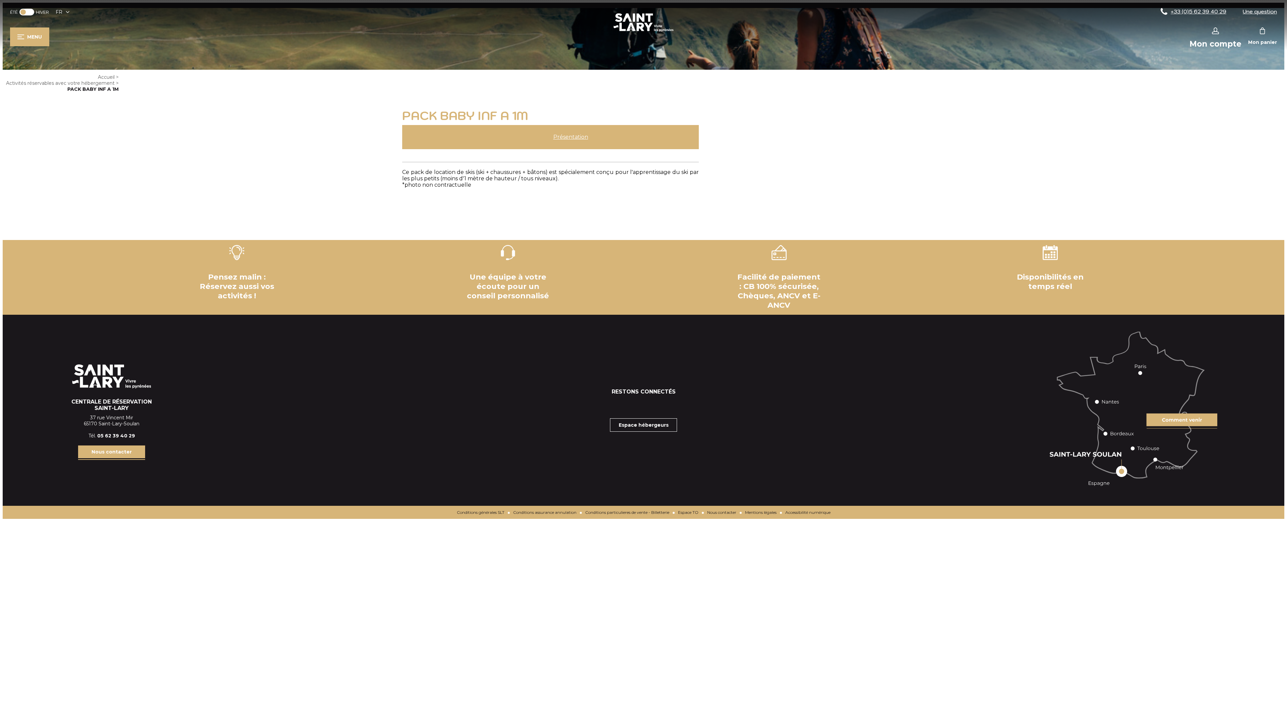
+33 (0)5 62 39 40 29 (1198, 11)
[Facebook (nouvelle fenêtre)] (626, 405)
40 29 (127, 436)
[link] (26, 12)
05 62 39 (108, 436)
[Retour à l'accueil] (643, 31)
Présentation (570, 137)
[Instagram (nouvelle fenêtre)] (643, 405)
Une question (1260, 11)
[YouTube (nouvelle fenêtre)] (660, 405)
